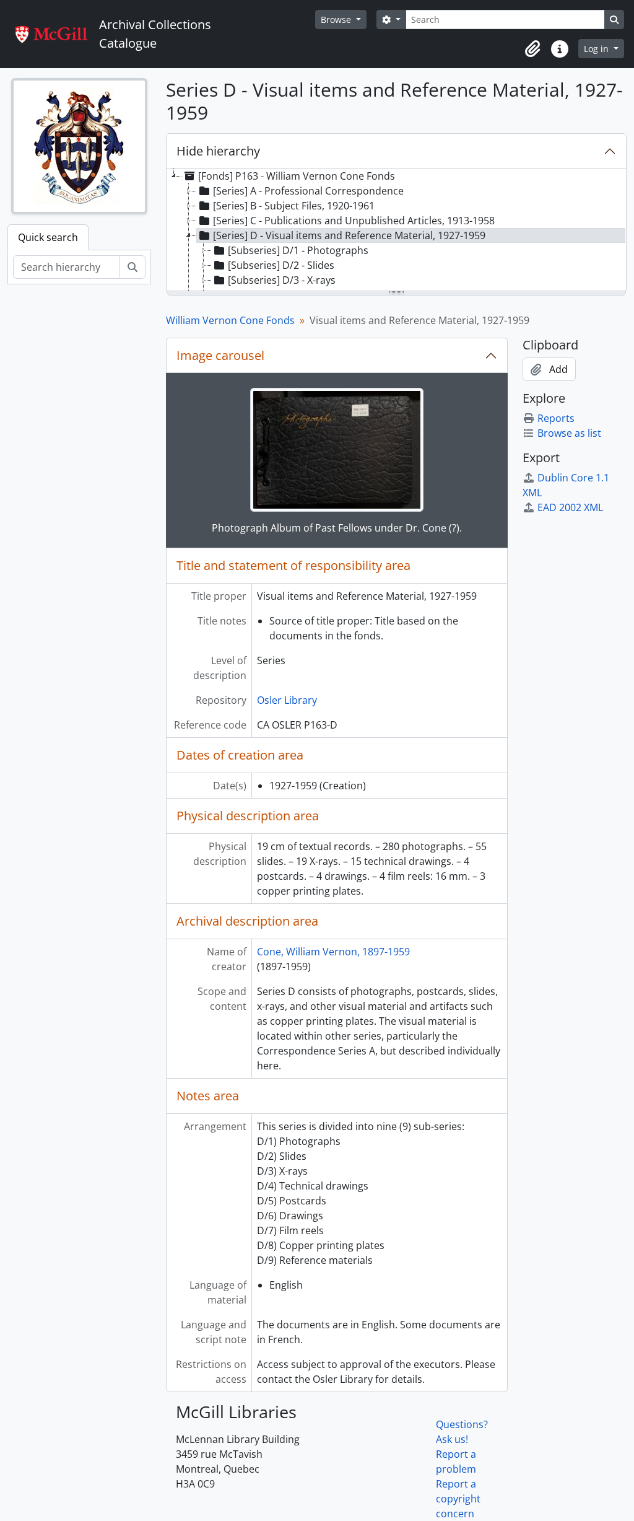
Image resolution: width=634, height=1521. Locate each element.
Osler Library (287, 700)
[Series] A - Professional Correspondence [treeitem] (308, 191)
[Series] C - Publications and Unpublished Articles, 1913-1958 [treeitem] (354, 220)
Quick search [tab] (48, 237)
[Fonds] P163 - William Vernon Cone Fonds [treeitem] (296, 176)
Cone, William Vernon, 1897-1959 (333, 951)
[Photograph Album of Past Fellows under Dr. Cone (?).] (336, 450)
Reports (556, 418)
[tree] (396, 230)
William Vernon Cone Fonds (230, 320)
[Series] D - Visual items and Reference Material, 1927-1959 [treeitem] (349, 235)
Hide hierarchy (218, 150)
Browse (337, 19)
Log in (597, 49)
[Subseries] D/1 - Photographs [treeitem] (298, 250)
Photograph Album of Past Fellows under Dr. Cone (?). (337, 528)
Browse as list (569, 433)
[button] (532, 49)
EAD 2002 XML (570, 507)
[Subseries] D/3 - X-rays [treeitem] (282, 280)
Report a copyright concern (458, 1498)
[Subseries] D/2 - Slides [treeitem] (281, 265)
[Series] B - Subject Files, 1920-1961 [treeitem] (294, 206)
